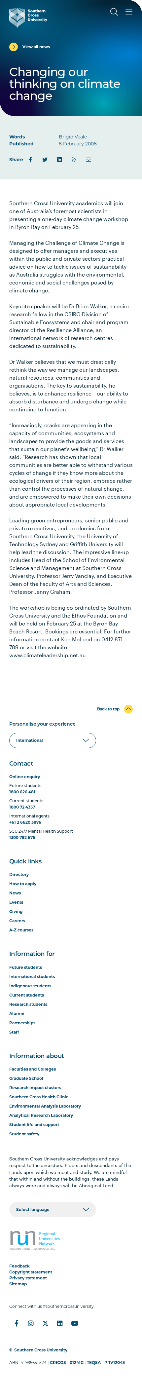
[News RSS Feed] (74, 159)
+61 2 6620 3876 (25, 822)
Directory (19, 874)
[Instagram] (31, 1323)
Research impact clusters (35, 1087)
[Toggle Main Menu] (129, 12)
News (15, 892)
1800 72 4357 (22, 807)
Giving (15, 911)
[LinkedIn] (59, 159)
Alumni (16, 1013)
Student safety (24, 1133)
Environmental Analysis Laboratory (45, 1106)
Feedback (19, 1266)
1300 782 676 (22, 837)
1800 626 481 (22, 791)
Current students (26, 995)
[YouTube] (74, 1323)
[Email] (88, 159)
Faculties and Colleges (32, 1069)
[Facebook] (30, 159)
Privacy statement (28, 1277)
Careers (17, 920)
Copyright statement (30, 1271)
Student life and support (34, 1124)
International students (32, 976)
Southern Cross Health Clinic (38, 1096)
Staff (14, 1032)
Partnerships (22, 1022)
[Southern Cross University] (28, 18)
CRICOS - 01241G (67, 1362)
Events (16, 902)
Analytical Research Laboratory (41, 1115)
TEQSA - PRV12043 (106, 1362)
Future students (25, 967)
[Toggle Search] (114, 12)
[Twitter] (45, 159)
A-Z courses (21, 929)
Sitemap (18, 1283)
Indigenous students (30, 985)
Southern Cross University (40, 1349)
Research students (28, 1004)
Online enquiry (24, 776)
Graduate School (26, 1078)
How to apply (22, 883)
